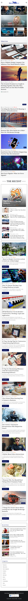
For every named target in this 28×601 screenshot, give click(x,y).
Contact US (9, 598)
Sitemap (19, 598)
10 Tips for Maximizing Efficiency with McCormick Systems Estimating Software (13, 370)
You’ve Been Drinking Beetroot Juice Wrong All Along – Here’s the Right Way (17, 553)
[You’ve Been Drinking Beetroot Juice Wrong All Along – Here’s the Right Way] (5, 553)
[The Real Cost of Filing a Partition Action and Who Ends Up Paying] (20, 10)
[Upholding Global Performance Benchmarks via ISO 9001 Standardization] (7, 32)
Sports (4, 579)
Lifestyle (4, 575)
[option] (14, 21)
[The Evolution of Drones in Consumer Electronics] (5, 548)
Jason (3, 60)
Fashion (4, 571)
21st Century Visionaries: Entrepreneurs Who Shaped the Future (12, 426)
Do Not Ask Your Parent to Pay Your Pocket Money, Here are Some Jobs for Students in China (17, 237)
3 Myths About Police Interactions (13, 454)
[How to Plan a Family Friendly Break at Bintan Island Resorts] (5, 536)
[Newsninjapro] (14, 2)
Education (5, 566)
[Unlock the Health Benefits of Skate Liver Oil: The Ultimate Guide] (5, 530)
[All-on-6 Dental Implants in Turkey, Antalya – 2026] (14, 21)
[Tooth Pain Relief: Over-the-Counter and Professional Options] (5, 542)
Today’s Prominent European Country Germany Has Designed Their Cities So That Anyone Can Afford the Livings (17, 223)
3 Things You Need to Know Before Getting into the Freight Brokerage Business (13, 509)
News (4, 577)
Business (5, 564)
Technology (5, 581)
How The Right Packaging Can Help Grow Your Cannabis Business (18, 216)
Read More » (5, 266)
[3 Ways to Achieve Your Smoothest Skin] (5, 210)
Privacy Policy (15, 598)
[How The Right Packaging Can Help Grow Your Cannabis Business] (5, 216)
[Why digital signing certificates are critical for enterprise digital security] (20, 32)
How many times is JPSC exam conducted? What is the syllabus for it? (17, 230)
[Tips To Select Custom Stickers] (14, 196)
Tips (4, 583)
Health (4, 573)
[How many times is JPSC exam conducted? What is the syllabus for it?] (5, 229)
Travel (4, 585)
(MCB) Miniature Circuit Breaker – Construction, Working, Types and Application (13, 313)
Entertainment (6, 568)
